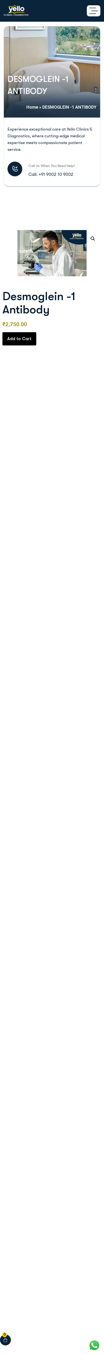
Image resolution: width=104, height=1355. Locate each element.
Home (32, 107)
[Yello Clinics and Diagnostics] (16, 10)
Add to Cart (19, 338)
